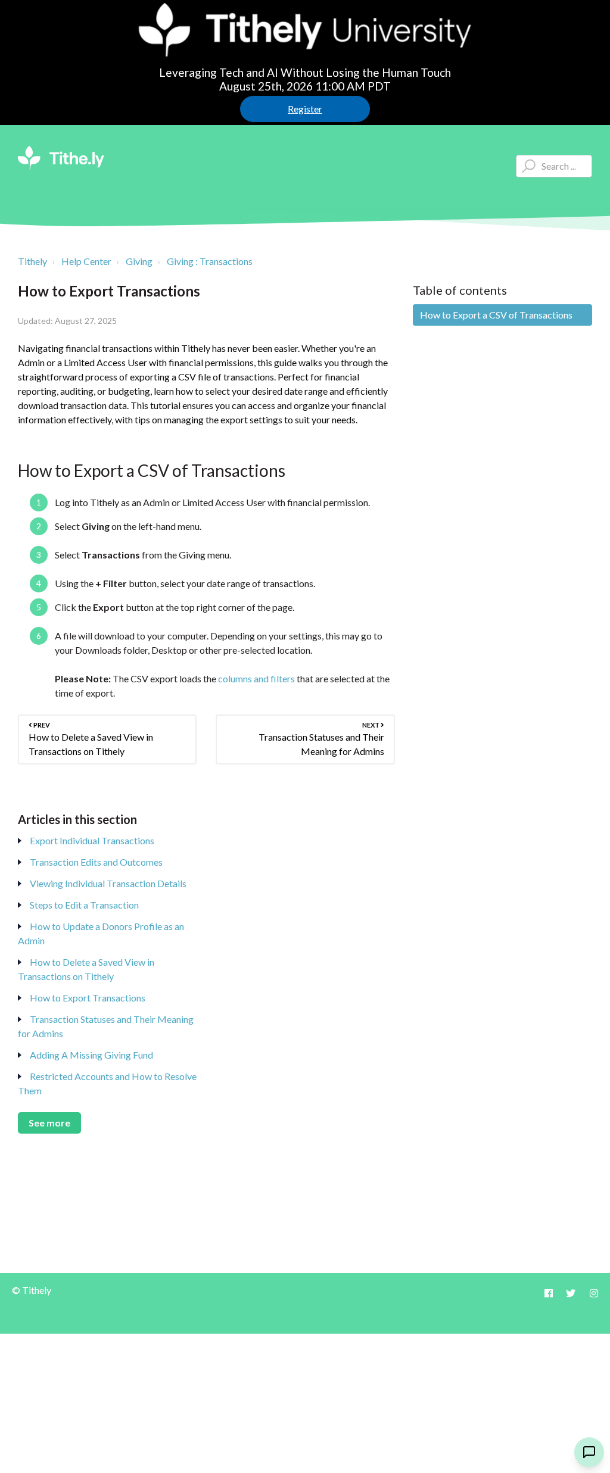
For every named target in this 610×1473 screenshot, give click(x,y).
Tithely (32, 261)
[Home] (61, 158)
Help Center (86, 261)
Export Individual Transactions (92, 840)
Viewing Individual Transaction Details (108, 883)
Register (305, 108)
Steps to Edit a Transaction (84, 904)
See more (49, 1122)
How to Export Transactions (87, 997)
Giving (139, 261)
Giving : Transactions (210, 261)
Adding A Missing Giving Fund (91, 1054)
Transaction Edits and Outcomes (96, 861)
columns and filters (256, 678)
